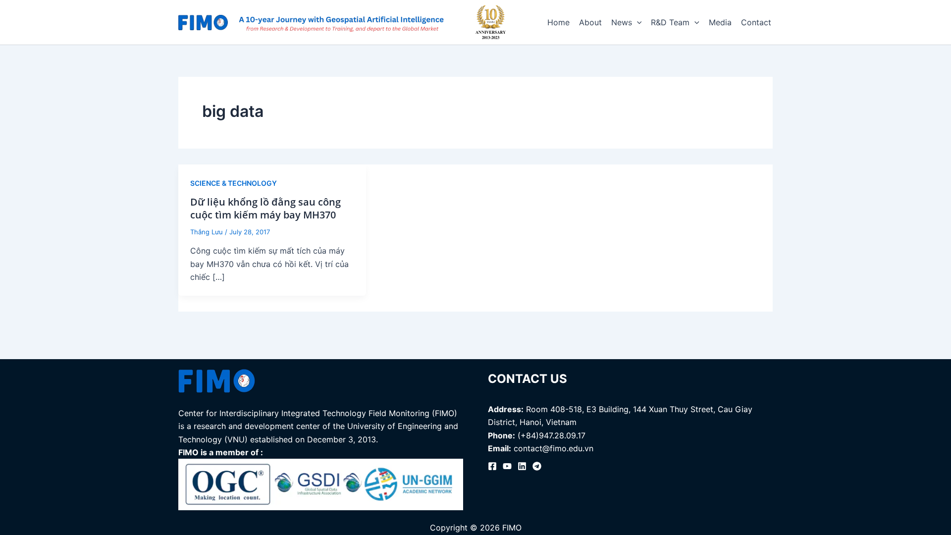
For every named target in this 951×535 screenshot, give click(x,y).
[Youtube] (507, 466)
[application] (637, 22)
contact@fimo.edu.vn (553, 448)
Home (558, 22)
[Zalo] (536, 466)
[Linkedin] (522, 466)
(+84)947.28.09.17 (551, 435)
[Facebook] (492, 466)
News (621, 22)
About (590, 22)
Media (720, 22)
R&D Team (670, 22)
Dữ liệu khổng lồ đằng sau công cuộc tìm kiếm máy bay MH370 (265, 208)
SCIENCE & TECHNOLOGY (233, 183)
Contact (756, 22)
